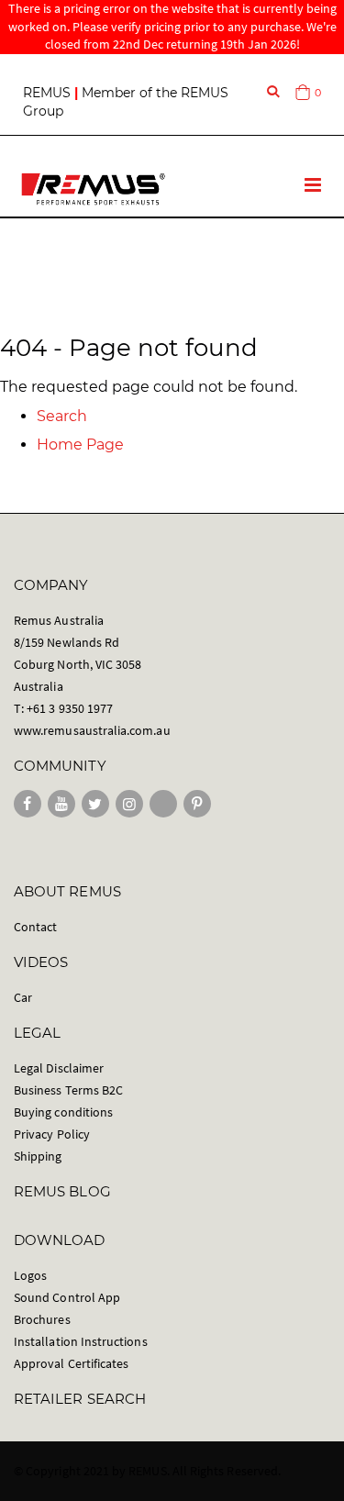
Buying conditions (63, 1112)
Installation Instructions (81, 1341)
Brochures (42, 1319)
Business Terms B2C (68, 1090)
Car (23, 997)
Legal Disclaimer (59, 1068)
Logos (30, 1275)
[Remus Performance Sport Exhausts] (93, 189)
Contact (35, 926)
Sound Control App (67, 1297)
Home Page (80, 444)
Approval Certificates (71, 1363)
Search (62, 416)
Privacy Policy (52, 1134)
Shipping (38, 1156)
